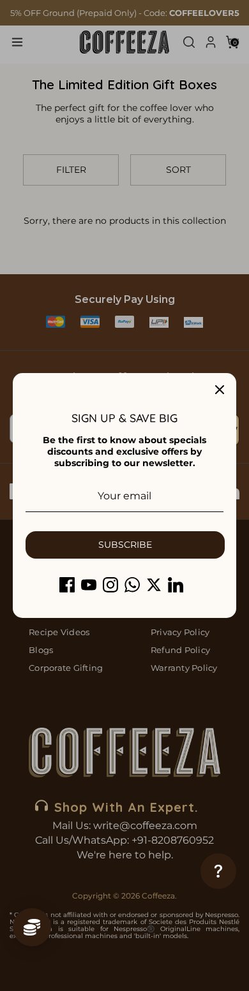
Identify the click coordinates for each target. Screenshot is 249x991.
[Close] (220, 390)
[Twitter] (154, 584)
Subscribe (125, 544)
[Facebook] (67, 584)
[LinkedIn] (175, 584)
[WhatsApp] (132, 584)
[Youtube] (88, 584)
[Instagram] (110, 584)
